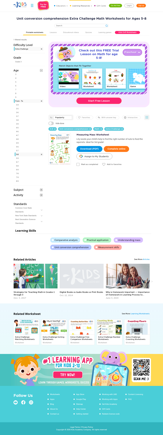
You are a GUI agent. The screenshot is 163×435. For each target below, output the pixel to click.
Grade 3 (18, 61)
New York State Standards (26, 215)
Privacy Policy (87, 427)
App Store (80, 394)
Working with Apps (110, 399)
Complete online (116, 149)
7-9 (17, 177)
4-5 (17, 127)
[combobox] (63, 117)
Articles (146, 259)
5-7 (17, 150)
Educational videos (71, 32)
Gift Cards (101, 6)
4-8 (17, 139)
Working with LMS (109, 394)
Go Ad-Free (115, 6)
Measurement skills (108, 247)
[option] (36, 281)
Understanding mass (129, 240)
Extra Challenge (21, 49)
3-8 (17, 120)
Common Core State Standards (23, 210)
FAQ (129, 399)
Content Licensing (135, 394)
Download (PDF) (89, 149)
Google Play (81, 399)
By (51, 117)
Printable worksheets (34, 32)
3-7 (17, 116)
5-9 (17, 158)
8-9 (17, 181)
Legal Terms (75, 427)
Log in (129, 6)
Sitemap (79, 404)
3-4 (17, 105)
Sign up (141, 6)
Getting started (82, 414)
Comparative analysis (66, 240)
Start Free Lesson (99, 100)
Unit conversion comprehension (72, 247)
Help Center (81, 409)
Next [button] (151, 281)
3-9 (17, 124)
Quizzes (88, 32)
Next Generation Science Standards (25, 221)
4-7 (17, 135)
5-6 (17, 147)
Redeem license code (111, 414)
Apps (52, 399)
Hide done (60, 123)
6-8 (17, 166)
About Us (54, 409)
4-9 (17, 143)
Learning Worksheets (140, 313)
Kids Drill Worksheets (127, 32)
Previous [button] (11, 281)
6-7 (17, 162)
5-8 (17, 154)
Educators (61, 6)
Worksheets (55, 394)
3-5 (17, 108)
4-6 (17, 131)
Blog (52, 404)
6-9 (17, 169)
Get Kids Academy (109, 404)
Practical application (98, 240)
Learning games (104, 32)
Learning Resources (81, 6)
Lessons (53, 32)
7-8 (17, 173)
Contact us (54, 414)
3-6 (17, 112)
